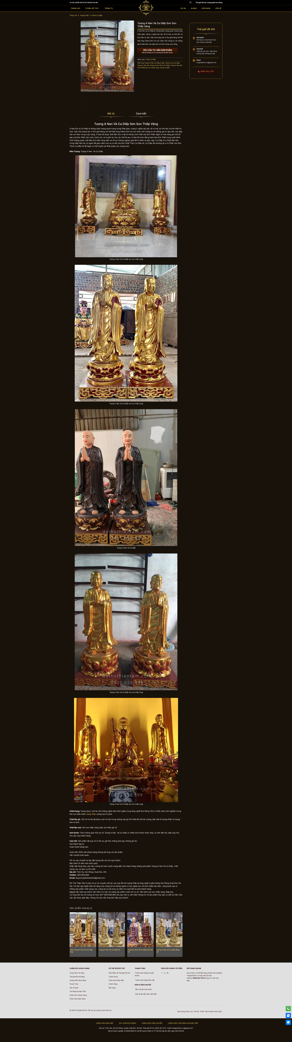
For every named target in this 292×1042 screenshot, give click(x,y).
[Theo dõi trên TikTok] (165, 973)
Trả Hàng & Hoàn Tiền (78, 991)
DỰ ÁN (183, 8)
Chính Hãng (113, 984)
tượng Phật (91, 814)
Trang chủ (73, 15)
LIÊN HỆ (218, 8)
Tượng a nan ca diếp (172, 63)
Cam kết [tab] (141, 113)
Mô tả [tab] (111, 113)
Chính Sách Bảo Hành (78, 999)
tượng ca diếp (165, 68)
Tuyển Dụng (113, 977)
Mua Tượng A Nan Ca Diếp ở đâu (152, 63)
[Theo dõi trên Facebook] (162, 973)
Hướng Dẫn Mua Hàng (78, 980)
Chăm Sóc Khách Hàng (78, 995)
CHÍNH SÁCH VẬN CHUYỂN (152, 1023)
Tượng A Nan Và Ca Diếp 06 (109, 950)
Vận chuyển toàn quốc (213, 1011)
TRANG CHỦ (75, 8)
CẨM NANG (206, 8)
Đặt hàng (112, 988)
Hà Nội (196, 1011)
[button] (83, 103)
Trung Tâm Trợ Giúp (77, 973)
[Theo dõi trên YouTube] (167, 973)
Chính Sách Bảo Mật (116, 980)
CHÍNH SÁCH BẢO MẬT (104, 1023)
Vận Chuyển (74, 988)
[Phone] (288, 1008)
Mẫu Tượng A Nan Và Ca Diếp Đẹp (81, 951)
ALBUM (194, 8)
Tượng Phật (84, 15)
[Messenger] (288, 1022)
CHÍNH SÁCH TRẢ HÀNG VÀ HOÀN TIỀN (183, 1023)
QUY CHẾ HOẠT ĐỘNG (127, 1023)
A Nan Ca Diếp (96, 15)
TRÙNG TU (109, 8)
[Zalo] (288, 1015)
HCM (202, 1011)
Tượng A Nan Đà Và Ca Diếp (159, 65)
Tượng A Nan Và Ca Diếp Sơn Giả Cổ (140, 951)
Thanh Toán (74, 984)
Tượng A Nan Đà (143, 65)
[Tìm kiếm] (190, 2)
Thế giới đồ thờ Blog (77, 977)
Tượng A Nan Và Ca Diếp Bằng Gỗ (168, 951)
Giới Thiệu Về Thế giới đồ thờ (119, 973)
